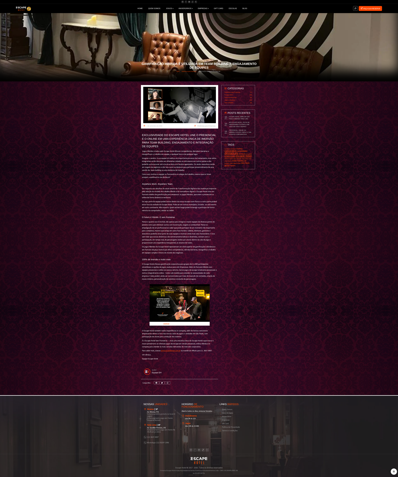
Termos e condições (230, 431)
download (242, 154)
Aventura (239, 148)
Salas (231, 163)
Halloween (238, 158)
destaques (231, 153)
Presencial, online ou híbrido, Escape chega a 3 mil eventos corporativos (240, 132)
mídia (234, 160)
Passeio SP (242, 160)
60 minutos (227, 148)
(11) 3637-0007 (153, 437)
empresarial (249, 154)
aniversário (233, 148)
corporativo (230, 150)
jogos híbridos (228, 160)
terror (227, 165)
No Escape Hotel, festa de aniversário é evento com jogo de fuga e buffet (239, 124)
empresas (229, 156)
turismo (232, 165)
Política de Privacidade (231, 427)
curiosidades (242, 151)
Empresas (226, 420)
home (249, 158)
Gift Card (225, 423)
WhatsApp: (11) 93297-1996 (158, 442)
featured (226, 158)
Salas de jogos (237, 163)
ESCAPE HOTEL (200, 473)
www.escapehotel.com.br (170, 350)
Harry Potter (245, 158)
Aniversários (226, 416)
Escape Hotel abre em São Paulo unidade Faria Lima (239, 118)
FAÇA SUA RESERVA (371, 9)
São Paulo (245, 163)
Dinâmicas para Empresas (206, 126)
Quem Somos (227, 409)
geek (234, 158)
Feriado (231, 158)
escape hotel (244, 156)
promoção (227, 163)
